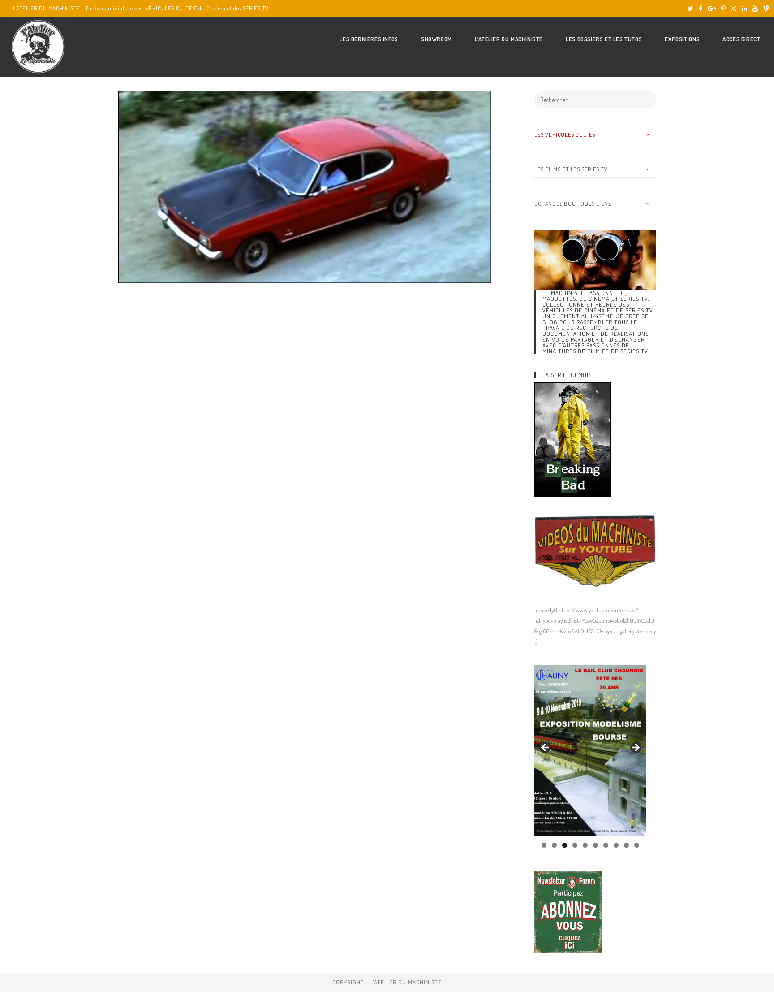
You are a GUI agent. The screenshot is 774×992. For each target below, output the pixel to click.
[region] (590, 750)
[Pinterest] (723, 8)
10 (636, 845)
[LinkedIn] (744, 8)
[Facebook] (700, 8)
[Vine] (765, 8)
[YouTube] (755, 8)
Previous (545, 748)
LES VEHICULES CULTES (564, 134)
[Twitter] (690, 8)
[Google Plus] (711, 8)
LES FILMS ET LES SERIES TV (571, 169)
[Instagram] (733, 8)
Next (635, 748)
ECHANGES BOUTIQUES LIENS (572, 203)
